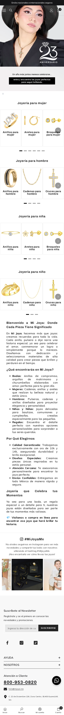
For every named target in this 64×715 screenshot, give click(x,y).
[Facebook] (7, 642)
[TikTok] (35, 642)
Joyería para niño (32, 271)
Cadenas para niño (32, 303)
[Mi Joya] (32, 47)
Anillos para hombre (10, 192)
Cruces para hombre (53, 192)
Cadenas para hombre (32, 192)
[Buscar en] (11, 10)
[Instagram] (21, 642)
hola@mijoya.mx (16, 689)
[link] (21, 710)
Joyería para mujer (32, 103)
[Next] (58, 130)
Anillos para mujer (10, 133)
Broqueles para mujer (53, 133)
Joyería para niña (32, 216)
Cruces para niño (53, 303)
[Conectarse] (51, 10)
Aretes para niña (31, 248)
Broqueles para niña (53, 248)
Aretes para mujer (31, 133)
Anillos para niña (10, 248)
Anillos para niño (10, 303)
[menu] (4, 10)
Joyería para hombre (32, 160)
